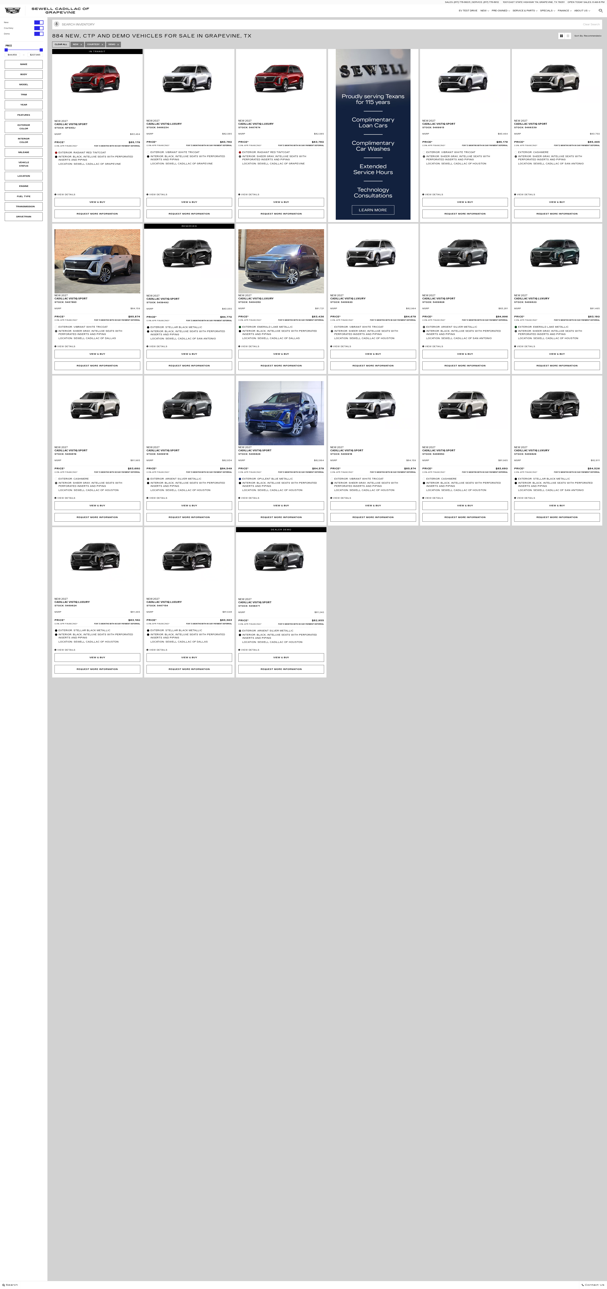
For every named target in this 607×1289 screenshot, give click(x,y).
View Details (65, 194)
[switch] (23, 22)
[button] (600, 10)
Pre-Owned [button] (499, 11)
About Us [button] (581, 11)
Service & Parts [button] (523, 11)
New (6, 22)
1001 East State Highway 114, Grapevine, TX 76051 (533, 2)
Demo (7, 34)
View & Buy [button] (97, 202)
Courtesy (8, 28)
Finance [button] (563, 11)
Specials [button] (546, 11)
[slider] (6, 50)
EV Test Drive (468, 10)
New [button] (484, 11)
